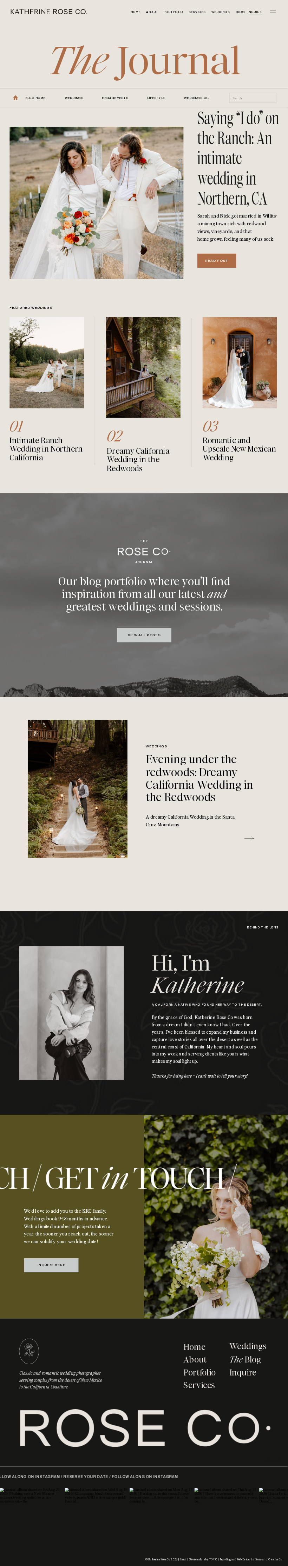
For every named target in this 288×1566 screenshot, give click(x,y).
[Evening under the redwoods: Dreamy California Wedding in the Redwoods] (77, 789)
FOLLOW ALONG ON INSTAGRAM (55, 1477)
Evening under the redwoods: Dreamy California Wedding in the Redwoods (200, 778)
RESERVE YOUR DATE (114, 1477)
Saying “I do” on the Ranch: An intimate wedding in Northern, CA (238, 158)
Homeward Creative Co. (269, 1559)
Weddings (156, 746)
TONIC (213, 1559)
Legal (183, 1559)
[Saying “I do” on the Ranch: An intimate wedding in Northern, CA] (96, 203)
